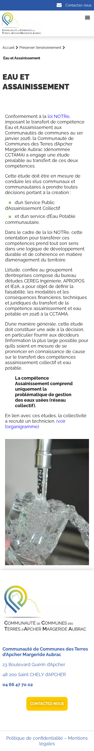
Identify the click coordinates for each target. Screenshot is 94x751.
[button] (87, 17)
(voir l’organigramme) (35, 423)
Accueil (9, 47)
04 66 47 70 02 (18, 684)
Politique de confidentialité (34, 738)
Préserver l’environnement (40, 47)
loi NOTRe (58, 116)
